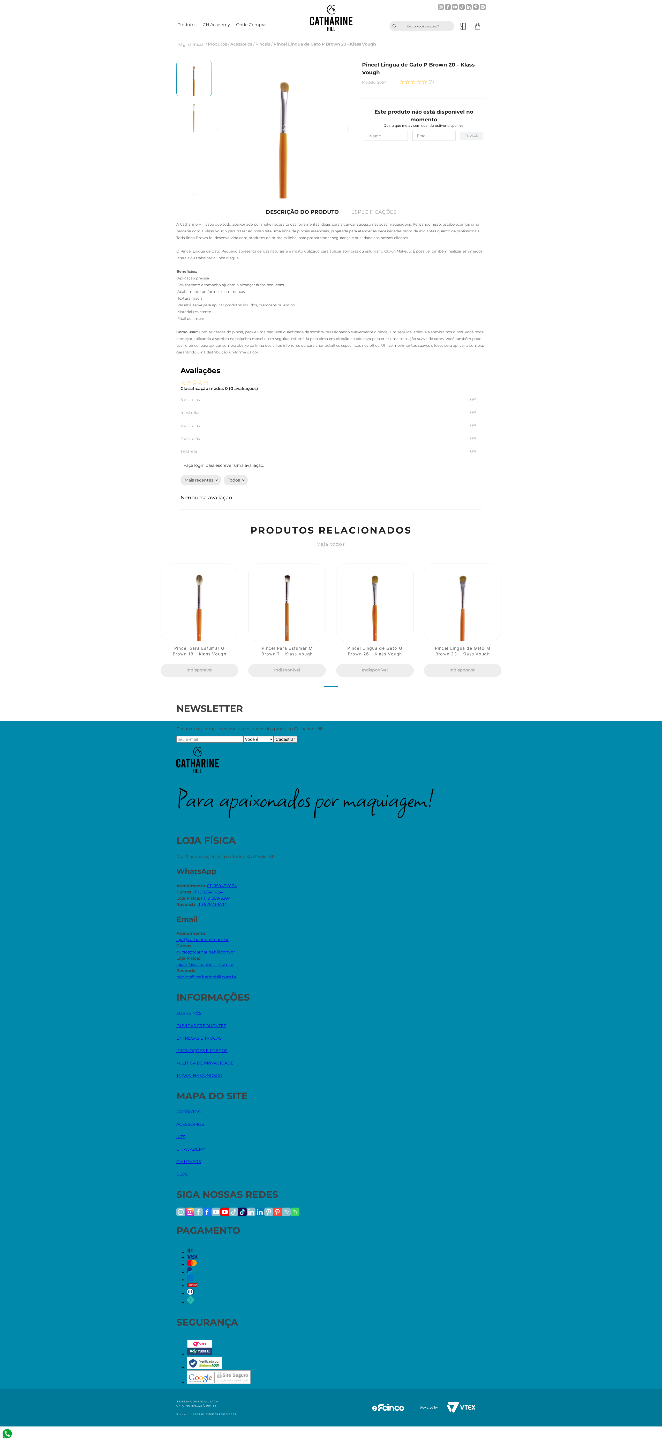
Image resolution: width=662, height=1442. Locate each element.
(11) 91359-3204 (216, 898)
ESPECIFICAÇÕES (373, 212)
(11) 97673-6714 (212, 904)
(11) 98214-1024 (208, 892)
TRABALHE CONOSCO (199, 1075)
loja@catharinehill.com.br (202, 939)
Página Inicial (191, 44)
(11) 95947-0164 (222, 885)
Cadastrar (285, 739)
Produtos (217, 44)
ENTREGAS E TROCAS (199, 1038)
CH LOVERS (188, 1161)
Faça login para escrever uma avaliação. (224, 465)
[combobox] (421, 26)
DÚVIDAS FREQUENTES (201, 1025)
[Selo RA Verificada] (204, 1367)
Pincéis (262, 44)
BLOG (182, 1174)
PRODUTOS (188, 1112)
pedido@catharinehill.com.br (206, 976)
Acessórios (241, 44)
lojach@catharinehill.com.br (205, 964)
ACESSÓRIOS (190, 1124)
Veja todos (331, 544)
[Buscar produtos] (396, 26)
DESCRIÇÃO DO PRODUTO (302, 212)
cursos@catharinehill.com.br (205, 952)
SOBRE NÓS (189, 1013)
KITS (180, 1136)
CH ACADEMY (190, 1149)
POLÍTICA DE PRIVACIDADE (205, 1063)
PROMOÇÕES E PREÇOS (202, 1050)
